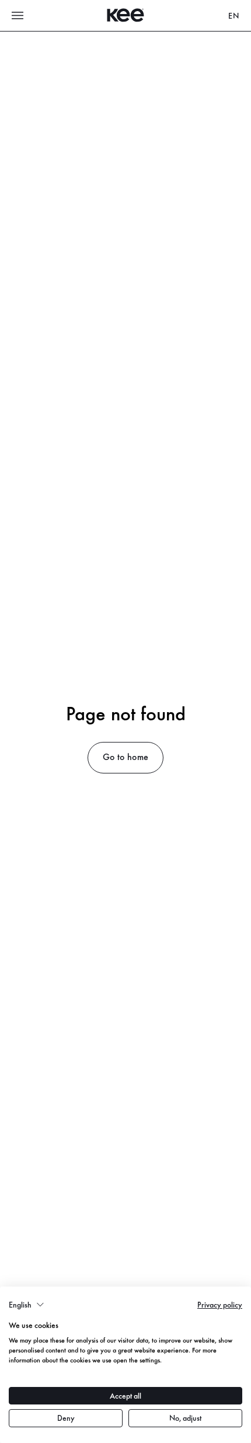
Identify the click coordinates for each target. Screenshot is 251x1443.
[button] (26, 1305)
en (233, 15)
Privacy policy (219, 1304)
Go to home (125, 756)
